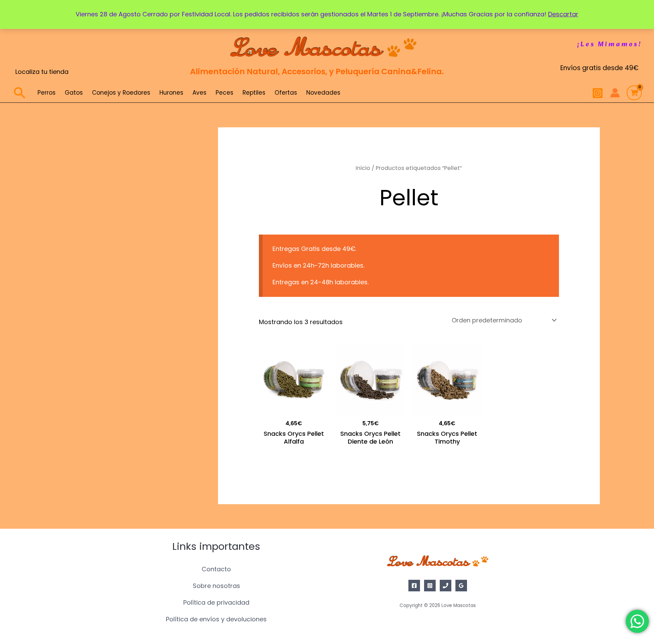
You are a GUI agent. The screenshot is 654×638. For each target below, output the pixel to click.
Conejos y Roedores (121, 93)
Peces (224, 93)
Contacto (216, 569)
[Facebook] (414, 585)
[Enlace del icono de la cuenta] (615, 93)
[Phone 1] (445, 585)
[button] (609, 44)
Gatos (74, 93)
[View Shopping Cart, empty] (634, 92)
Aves (199, 93)
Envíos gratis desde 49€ (599, 68)
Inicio (363, 168)
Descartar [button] (563, 14)
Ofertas (286, 93)
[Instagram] (597, 93)
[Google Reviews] (461, 585)
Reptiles (254, 93)
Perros (46, 93)
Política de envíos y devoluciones (216, 619)
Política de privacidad (216, 602)
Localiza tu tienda (41, 71)
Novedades (323, 93)
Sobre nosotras (216, 585)
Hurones (171, 93)
